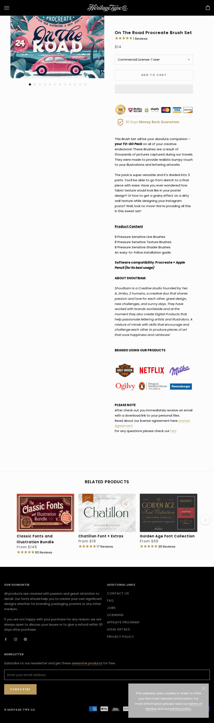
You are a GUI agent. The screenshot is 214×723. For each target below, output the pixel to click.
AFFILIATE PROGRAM (123, 622)
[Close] (204, 688)
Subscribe (20, 689)
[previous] (9, 519)
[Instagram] (15, 639)
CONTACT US (118, 593)
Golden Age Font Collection (167, 536)
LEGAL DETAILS (118, 629)
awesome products (87, 663)
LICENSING (115, 615)
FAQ (173, 431)
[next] (205, 519)
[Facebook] (5, 639)
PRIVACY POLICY (120, 636)
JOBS (111, 608)
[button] (154, 89)
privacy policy (180, 708)
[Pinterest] (25, 639)
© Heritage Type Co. (20, 710)
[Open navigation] (6, 8)
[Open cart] (208, 7)
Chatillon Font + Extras (101, 536)
